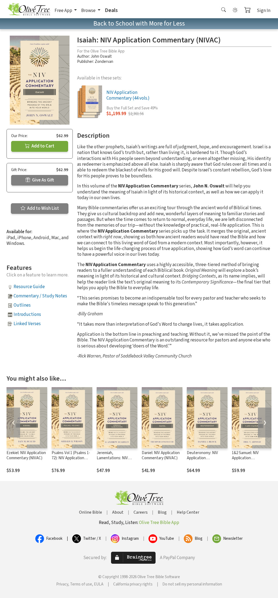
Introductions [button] (27, 314)
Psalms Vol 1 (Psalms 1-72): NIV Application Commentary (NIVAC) (71, 458)
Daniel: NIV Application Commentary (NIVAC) (161, 455)
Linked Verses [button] (27, 323)
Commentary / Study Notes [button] (40, 296)
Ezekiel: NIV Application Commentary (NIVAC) (26, 455)
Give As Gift (42, 180)
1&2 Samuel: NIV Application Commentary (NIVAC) (250, 458)
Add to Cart (42, 146)
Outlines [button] (22, 305)
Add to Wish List (42, 208)
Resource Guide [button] (29, 286)
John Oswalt (101, 56)
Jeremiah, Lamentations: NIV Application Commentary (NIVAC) (114, 460)
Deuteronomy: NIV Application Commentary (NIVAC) (205, 458)
